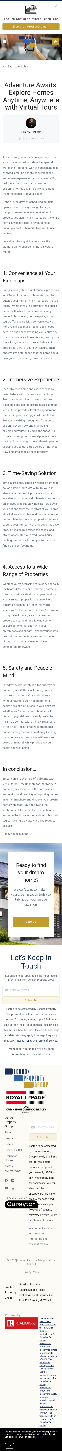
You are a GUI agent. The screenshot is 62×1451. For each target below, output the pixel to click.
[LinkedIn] (12, 1180)
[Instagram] (13, 1188)
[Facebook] (6, 1180)
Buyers (9, 1138)
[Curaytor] (21, 1207)
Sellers (9, 1144)
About (8, 1132)
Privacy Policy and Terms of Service (36, 1040)
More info (41, 1437)
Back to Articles (18, 66)
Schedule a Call (13, 1150)
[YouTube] (6, 1188)
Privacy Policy (31, 1272)
